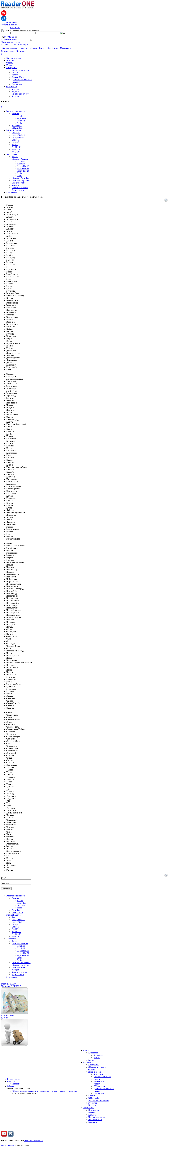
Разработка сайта (8, 1145)
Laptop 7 (15, 140)
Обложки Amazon (20, 159)
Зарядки (15, 185)
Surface (15, 156)
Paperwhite (21, 118)
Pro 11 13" (16, 147)
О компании (65, 48)
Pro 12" (15, 144)
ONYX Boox (17, 128)
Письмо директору (20, 94)
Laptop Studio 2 (18, 135)
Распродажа (11, 192)
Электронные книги (15, 111)
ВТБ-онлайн (99, 1086)
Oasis (19, 175)
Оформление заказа (20, 70)
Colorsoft (21, 121)
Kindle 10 (21, 161)
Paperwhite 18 (23, 166)
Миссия (15, 89)
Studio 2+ (16, 133)
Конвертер (93, 1053)
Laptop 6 (15, 142)
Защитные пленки (20, 187)
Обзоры (33, 48)
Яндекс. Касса (18, 77)
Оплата (15, 72)
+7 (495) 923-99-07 (9, 22)
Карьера (15, 91)
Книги (42, 48)
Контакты (21, 51)
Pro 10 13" (16, 149)
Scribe (19, 123)
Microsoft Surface (13, 130)
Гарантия (16, 82)
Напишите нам (95, 1119)
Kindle (20, 116)
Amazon (15, 113)
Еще (30, 197)
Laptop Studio (18, 137)
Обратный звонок (9, 25)
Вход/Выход (15, 27)
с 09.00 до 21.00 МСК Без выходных (15, 44)
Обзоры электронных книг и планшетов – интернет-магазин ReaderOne (44, 1091)
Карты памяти (18, 190)
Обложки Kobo (18, 183)
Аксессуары (11, 154)
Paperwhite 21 (23, 168)
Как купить (53, 48)
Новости (23, 48)
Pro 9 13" (16, 152)
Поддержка (17, 84)
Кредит (15, 75)
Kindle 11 (21, 164)
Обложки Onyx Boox (21, 180)
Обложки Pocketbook (21, 178)
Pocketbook (17, 125)
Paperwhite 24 (23, 171)
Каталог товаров (9, 48)
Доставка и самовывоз (22, 79)
